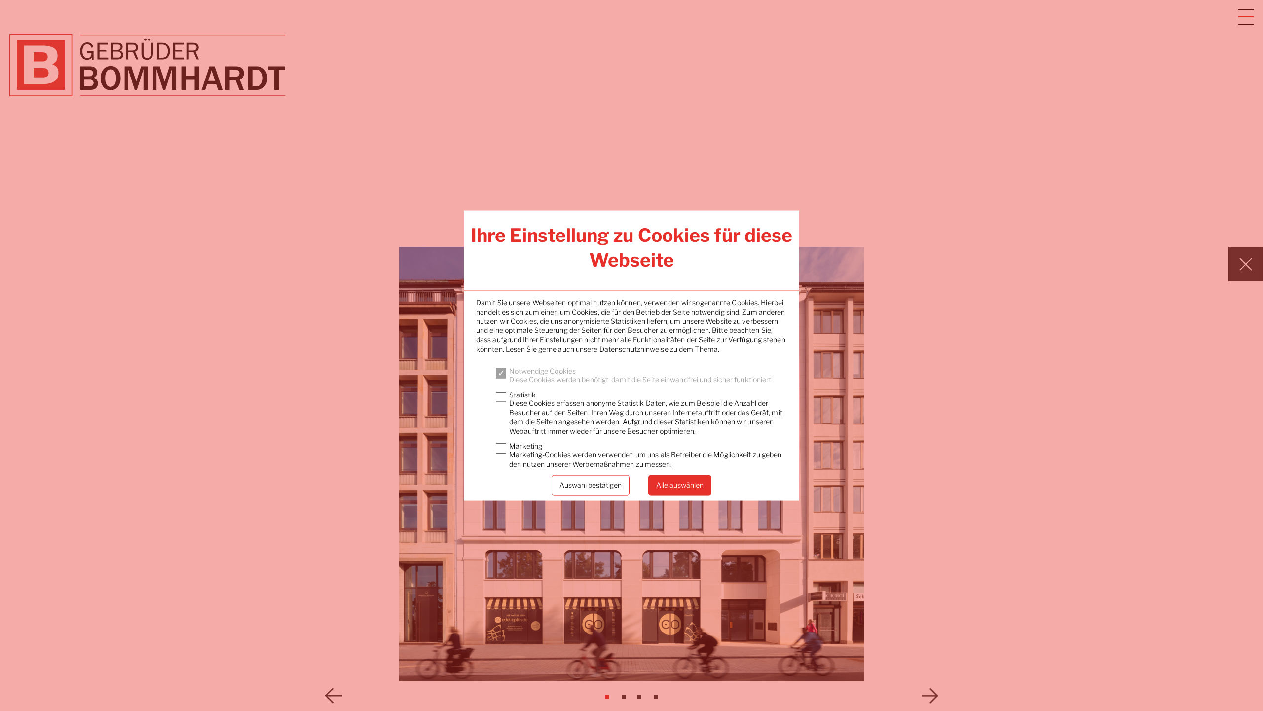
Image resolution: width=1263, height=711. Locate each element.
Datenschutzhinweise (634, 348)
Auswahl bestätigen (590, 485)
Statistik (522, 394)
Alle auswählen (680, 485)
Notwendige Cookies (542, 371)
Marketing (525, 446)
